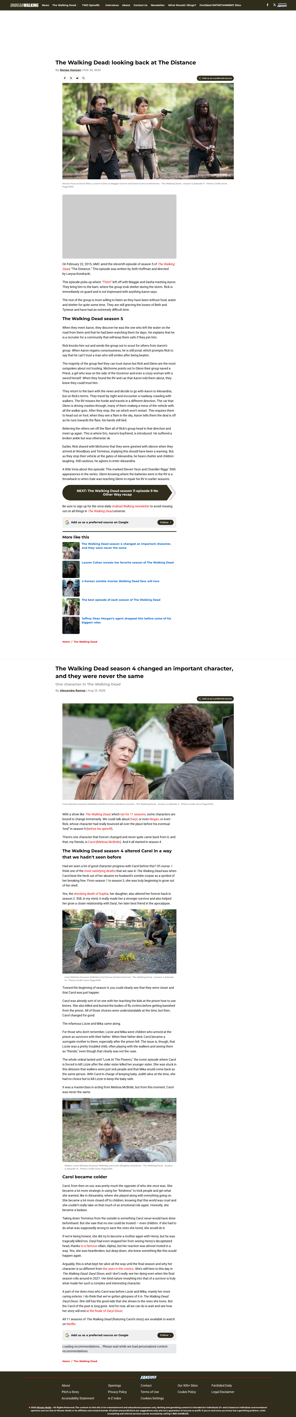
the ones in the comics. (118, 1269)
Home (66, 641)
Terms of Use (150, 1392)
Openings (114, 1385)
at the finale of (104, 1311)
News (45, 5)
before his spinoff (99, 829)
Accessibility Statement (78, 1398)
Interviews (112, 5)
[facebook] (267, 4)
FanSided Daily (222, 1385)
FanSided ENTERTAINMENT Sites (220, 5)
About (126, 5)
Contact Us (140, 5)
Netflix (71, 1324)
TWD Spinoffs (90, 5)
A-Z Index (114, 1398)
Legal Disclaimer (223, 1392)
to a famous (89, 1246)
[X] (274, 4)
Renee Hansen (70, 70)
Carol (91, 842)
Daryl (133, 819)
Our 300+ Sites (188, 1385)
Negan (154, 819)
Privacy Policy (117, 1392)
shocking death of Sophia (91, 893)
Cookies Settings (152, 1398)
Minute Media (44, 1407)
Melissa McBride (108, 842)
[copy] (83, 78)
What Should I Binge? (182, 5)
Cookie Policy (187, 1392)
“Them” (107, 282)
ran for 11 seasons (133, 814)
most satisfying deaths (100, 871)
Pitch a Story (70, 1392)
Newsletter (158, 5)
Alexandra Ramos (73, 690)
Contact (146, 1385)
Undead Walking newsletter (130, 506)
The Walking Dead (64, 5)
